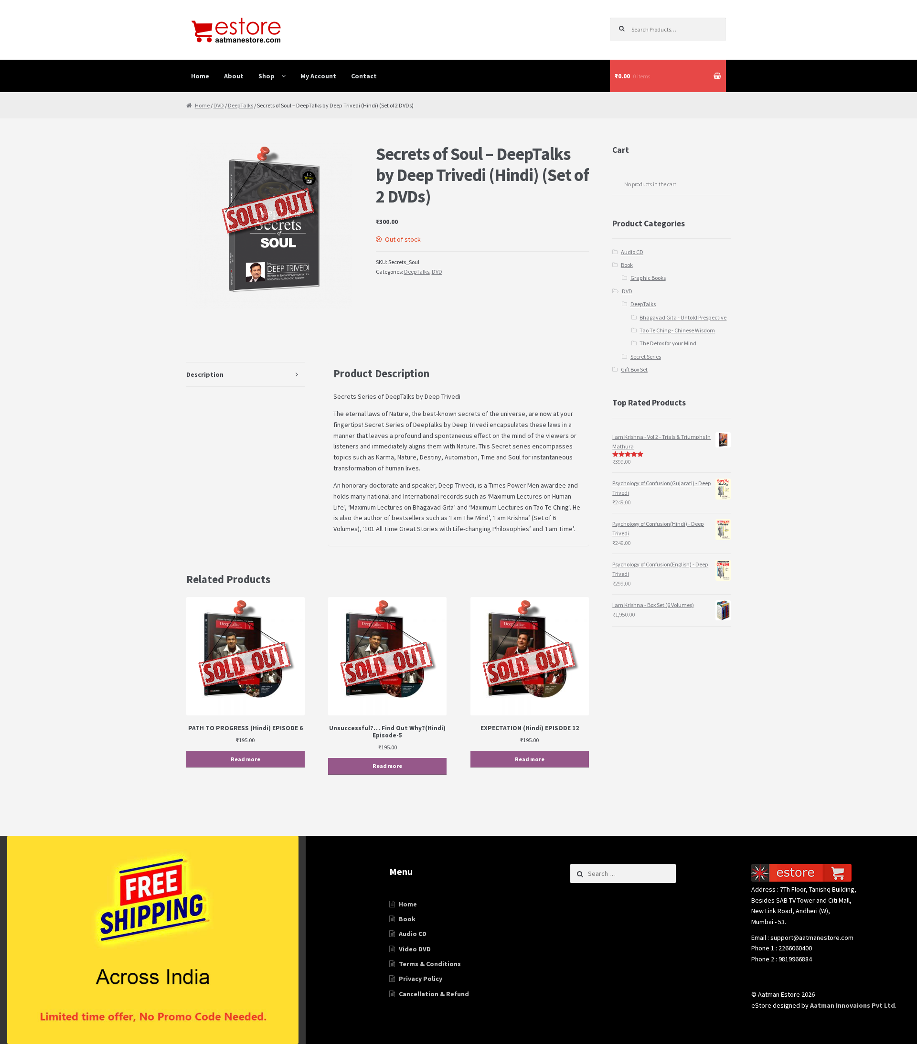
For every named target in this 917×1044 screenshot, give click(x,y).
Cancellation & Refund (434, 994)
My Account (318, 76)
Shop (266, 76)
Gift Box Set (634, 369)
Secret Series (645, 356)
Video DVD (415, 949)
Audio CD (632, 252)
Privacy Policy (420, 978)
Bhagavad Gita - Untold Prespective (683, 317)
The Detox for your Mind (668, 343)
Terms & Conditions (430, 963)
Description (205, 374)
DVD (218, 105)
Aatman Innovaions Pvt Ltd (852, 1005)
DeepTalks (240, 105)
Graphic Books (648, 277)
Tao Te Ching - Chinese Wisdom (677, 330)
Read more (245, 759)
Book (627, 264)
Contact (364, 76)
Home (200, 76)
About (234, 76)
